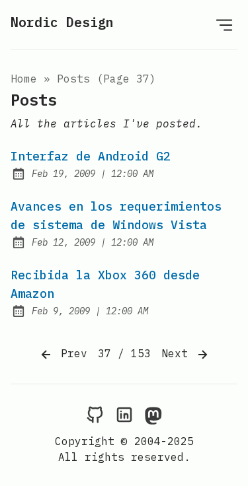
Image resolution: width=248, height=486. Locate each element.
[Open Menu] (224, 24)
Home (24, 78)
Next (177, 353)
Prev (70, 353)
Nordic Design (62, 22)
